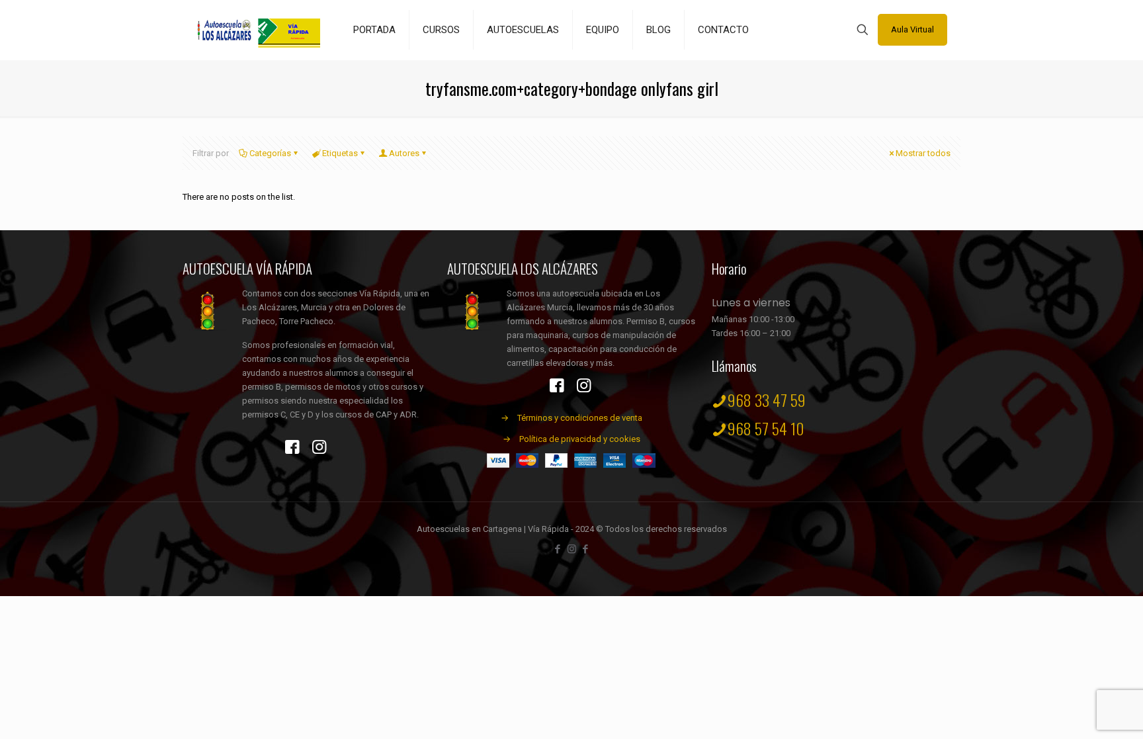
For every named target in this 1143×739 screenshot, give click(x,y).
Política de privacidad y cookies (579, 439)
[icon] (586, 549)
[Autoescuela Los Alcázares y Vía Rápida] (258, 30)
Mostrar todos (923, 153)
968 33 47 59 (767, 400)
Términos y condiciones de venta (579, 418)
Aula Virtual (912, 29)
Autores (404, 153)
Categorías (270, 153)
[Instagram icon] (572, 549)
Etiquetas (340, 153)
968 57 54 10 (766, 428)
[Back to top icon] (1079, 712)
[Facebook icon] (558, 549)
